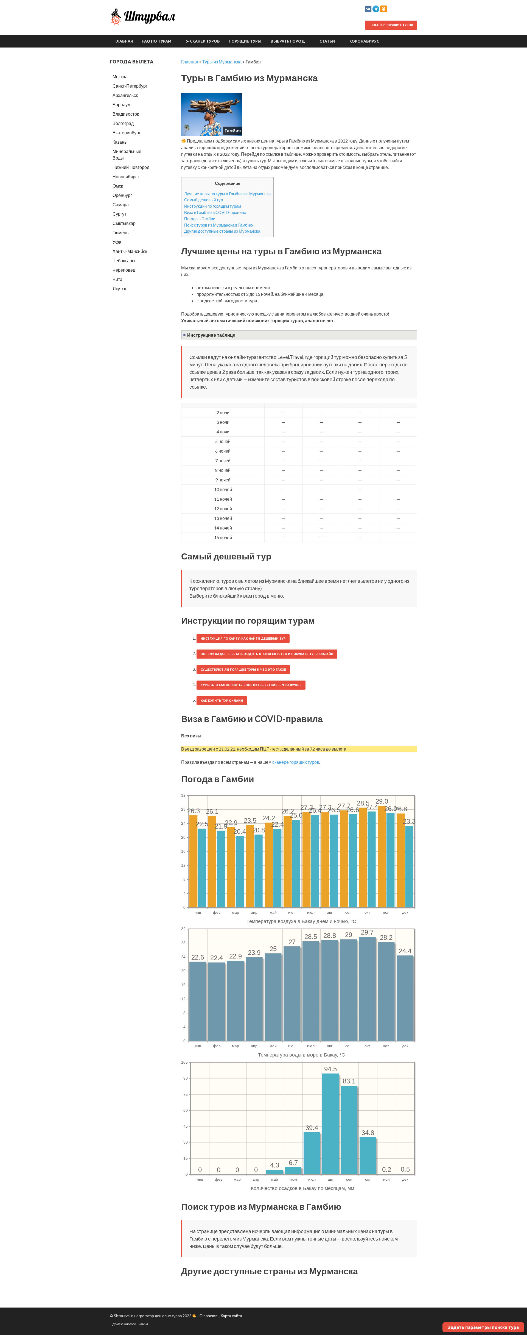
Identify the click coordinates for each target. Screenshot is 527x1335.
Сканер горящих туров (392, 25)
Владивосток (126, 113)
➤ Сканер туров (203, 41)
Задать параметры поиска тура (483, 1327)
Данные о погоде (124, 1324)
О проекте (209, 1315)
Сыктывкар (124, 223)
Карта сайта (231, 1315)
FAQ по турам (156, 41)
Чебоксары (124, 260)
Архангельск (125, 95)
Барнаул (121, 104)
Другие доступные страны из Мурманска (222, 230)
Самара (121, 204)
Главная (123, 41)
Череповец (124, 269)
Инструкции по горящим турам (212, 206)
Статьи (327, 41)
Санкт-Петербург (130, 85)
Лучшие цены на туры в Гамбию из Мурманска (227, 193)
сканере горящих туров (295, 762)
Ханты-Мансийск (130, 251)
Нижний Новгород (131, 167)
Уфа (117, 241)
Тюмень (120, 232)
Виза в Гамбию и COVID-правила (215, 212)
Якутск (119, 288)
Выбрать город (288, 41)
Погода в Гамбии (199, 218)
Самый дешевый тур (203, 199)
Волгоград (123, 123)
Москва (120, 76)
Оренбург (122, 195)
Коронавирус (364, 41)
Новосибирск (126, 176)
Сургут (119, 213)
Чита (117, 279)
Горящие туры (245, 41)
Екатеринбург (127, 132)
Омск (118, 185)
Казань (120, 141)
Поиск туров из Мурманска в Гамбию (218, 224)
